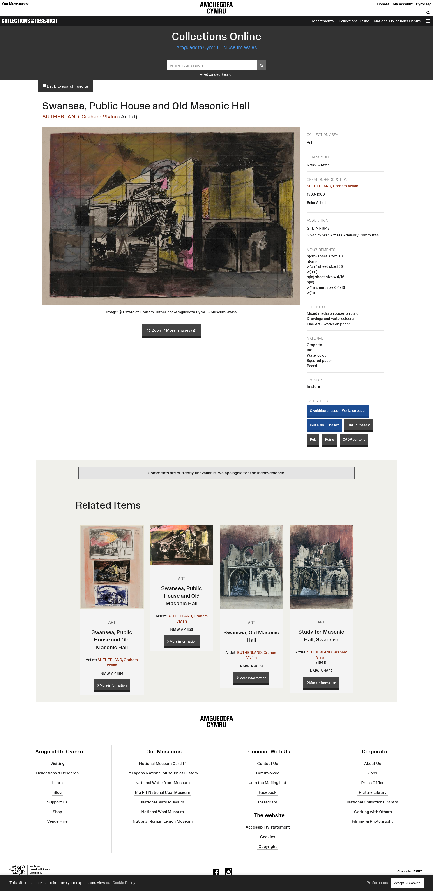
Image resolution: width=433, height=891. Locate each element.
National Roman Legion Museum (163, 821)
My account (403, 4)
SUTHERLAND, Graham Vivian (80, 116)
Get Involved (267, 773)
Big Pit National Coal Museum (162, 792)
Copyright (267, 846)
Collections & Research (29, 20)
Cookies (267, 837)
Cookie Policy (124, 883)
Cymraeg (423, 4)
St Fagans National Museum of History (162, 773)
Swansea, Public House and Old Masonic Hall (112, 639)
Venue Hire (57, 821)
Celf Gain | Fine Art (324, 425)
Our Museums (13, 4)
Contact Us (267, 763)
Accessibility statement (268, 827)
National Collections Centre (397, 21)
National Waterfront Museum (162, 782)
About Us (372, 763)
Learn (57, 782)
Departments (322, 21)
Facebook (267, 792)
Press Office (373, 782)
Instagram (267, 802)
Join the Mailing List (267, 782)
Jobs (372, 773)
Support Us (57, 802)
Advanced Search (218, 74)
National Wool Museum (162, 811)
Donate (383, 4)
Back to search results (67, 86)
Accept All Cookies (407, 883)
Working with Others (373, 811)
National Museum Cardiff (162, 763)
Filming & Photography (373, 821)
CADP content (354, 439)
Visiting (57, 763)
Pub (313, 439)
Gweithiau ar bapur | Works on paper (338, 410)
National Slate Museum (162, 802)
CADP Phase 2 (359, 425)
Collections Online (354, 21)
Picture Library (373, 792)
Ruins (329, 439)
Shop (57, 811)
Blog (57, 792)
